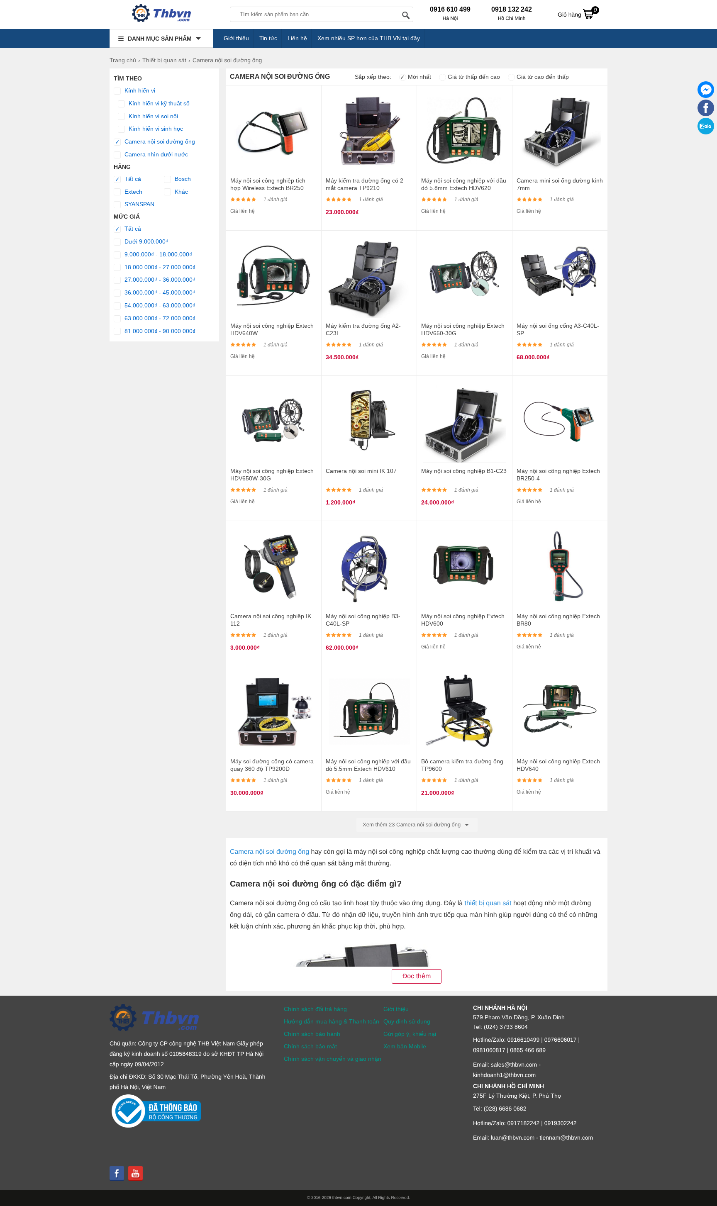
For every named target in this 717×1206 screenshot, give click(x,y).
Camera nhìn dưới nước (155, 154)
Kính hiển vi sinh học (155, 128)
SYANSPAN (138, 204)
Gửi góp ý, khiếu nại (409, 1034)
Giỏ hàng (577, 12)
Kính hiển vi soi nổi (152, 116)
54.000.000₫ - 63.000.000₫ (159, 305)
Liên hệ (297, 38)
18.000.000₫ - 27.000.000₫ (159, 267)
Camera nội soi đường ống (155, 141)
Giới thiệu (236, 38)
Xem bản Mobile (404, 1046)
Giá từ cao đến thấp (542, 76)
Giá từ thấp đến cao (473, 76)
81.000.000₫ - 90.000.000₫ (159, 331)
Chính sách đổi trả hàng (315, 1009)
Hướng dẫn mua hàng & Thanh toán (331, 1021)
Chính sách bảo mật (310, 1046)
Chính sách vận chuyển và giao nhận (332, 1058)
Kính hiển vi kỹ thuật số (158, 103)
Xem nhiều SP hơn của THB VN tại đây (368, 38)
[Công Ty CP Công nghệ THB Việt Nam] (161, 14)
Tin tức (268, 38)
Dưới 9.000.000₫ (145, 241)
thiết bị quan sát (488, 903)
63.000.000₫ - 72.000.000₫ (159, 318)
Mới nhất (415, 76)
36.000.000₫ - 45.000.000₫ (159, 292)
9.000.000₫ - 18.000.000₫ (157, 254)
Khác (180, 191)
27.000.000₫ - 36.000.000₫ (159, 279)
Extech (132, 191)
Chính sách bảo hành (312, 1034)
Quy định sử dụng (406, 1021)
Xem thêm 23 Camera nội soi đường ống (412, 824)
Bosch (182, 178)
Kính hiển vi (139, 90)
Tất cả (128, 179)
